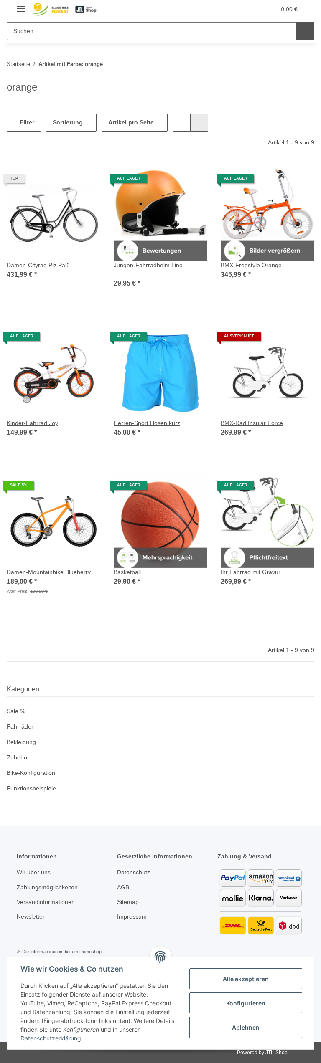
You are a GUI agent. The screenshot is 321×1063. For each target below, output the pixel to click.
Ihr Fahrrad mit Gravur (252, 572)
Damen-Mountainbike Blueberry (52, 572)
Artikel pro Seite (131, 122)
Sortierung (68, 122)
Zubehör (19, 758)
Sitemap (128, 902)
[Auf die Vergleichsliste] (171, 181)
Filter (26, 122)
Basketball (128, 572)
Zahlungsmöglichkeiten (49, 887)
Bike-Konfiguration (33, 773)
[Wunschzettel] (253, 9)
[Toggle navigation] (21, 5)
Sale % (16, 711)
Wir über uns (35, 872)
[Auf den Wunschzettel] (193, 181)
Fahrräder (21, 727)
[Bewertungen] (125, 274)
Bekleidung (22, 742)
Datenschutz (134, 872)
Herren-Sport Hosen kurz (148, 423)
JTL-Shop (278, 1052)
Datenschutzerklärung (50, 1038)
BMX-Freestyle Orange (252, 265)
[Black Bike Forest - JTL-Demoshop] (64, 9)
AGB (123, 887)
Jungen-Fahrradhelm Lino (149, 265)
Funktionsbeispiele (33, 788)
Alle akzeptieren (246, 978)
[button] (236, 9)
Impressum (133, 917)
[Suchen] (305, 31)
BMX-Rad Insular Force (252, 423)
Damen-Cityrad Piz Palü (39, 265)
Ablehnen (246, 1027)
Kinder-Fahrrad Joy (33, 423)
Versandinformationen (48, 902)
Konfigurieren (245, 1003)
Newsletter (32, 917)
